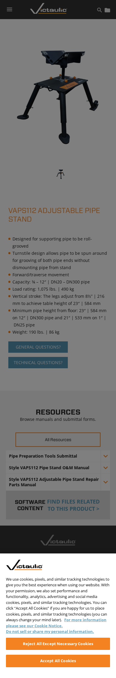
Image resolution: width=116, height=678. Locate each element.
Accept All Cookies (58, 660)
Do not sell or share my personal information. (50, 631)
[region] (58, 615)
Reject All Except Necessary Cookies (58, 643)
